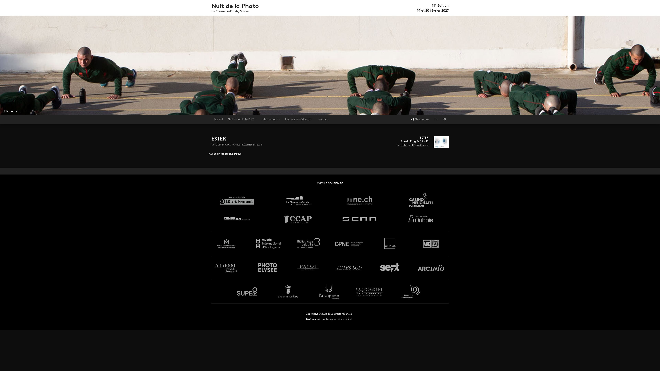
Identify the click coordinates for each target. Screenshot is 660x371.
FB (435, 119)
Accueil (218, 119)
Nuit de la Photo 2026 (241, 119)
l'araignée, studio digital (338, 319)
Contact (323, 119)
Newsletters (421, 119)
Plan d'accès (420, 145)
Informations (270, 119)
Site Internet (404, 145)
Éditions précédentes (298, 119)
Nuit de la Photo (235, 7)
